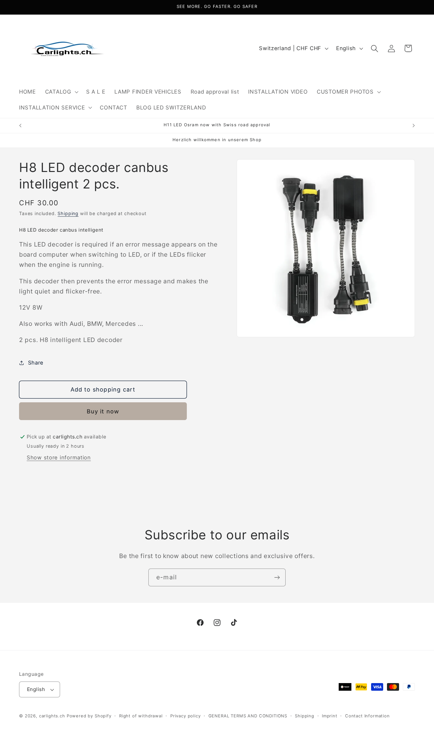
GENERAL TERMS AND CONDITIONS (248, 715)
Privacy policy (185, 715)
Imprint (329, 715)
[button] (60, 92)
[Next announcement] (414, 125)
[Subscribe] (276, 577)
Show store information (59, 457)
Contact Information (367, 715)
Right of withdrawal (141, 715)
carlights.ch (52, 715)
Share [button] (36, 362)
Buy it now (103, 411)
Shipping (68, 213)
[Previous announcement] (20, 125)
